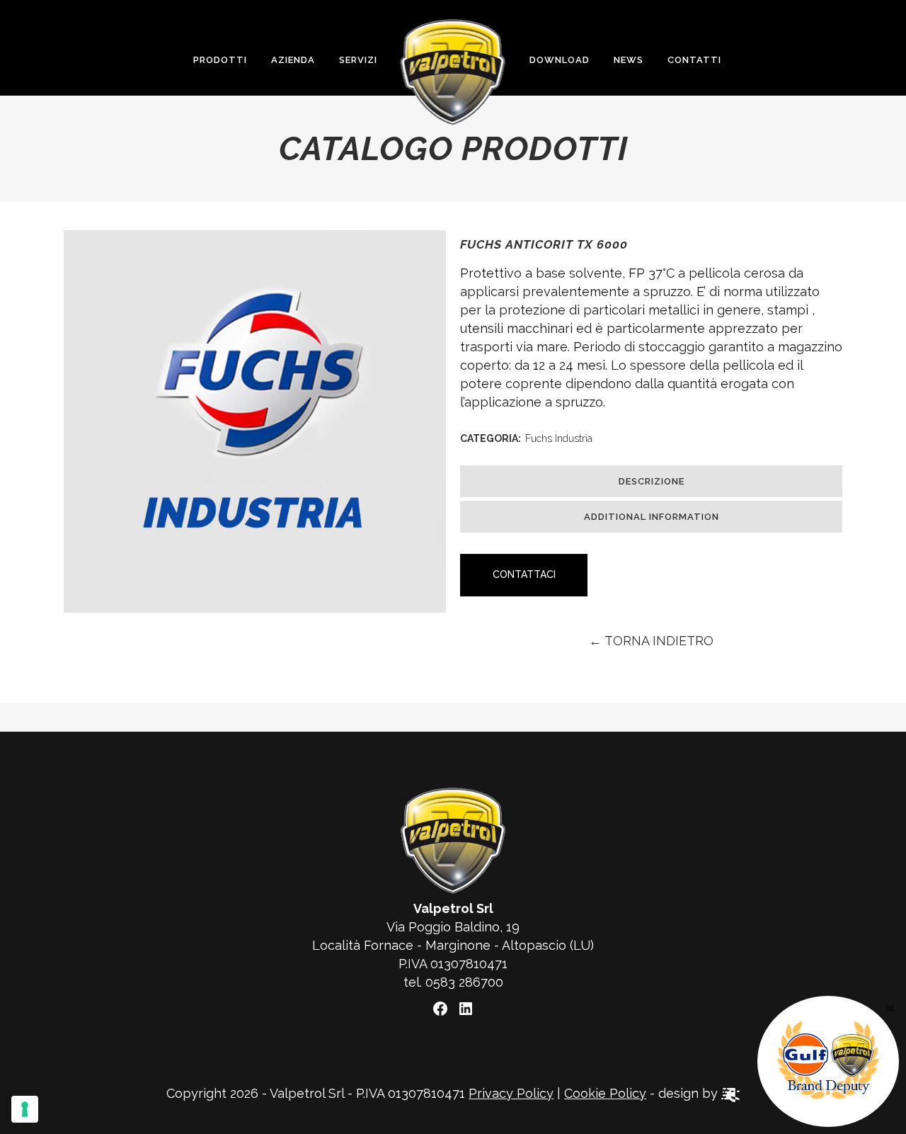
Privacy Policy (511, 1093)
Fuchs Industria (558, 438)
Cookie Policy (605, 1093)
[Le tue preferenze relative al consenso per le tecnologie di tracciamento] (24, 1109)
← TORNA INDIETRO (651, 640)
